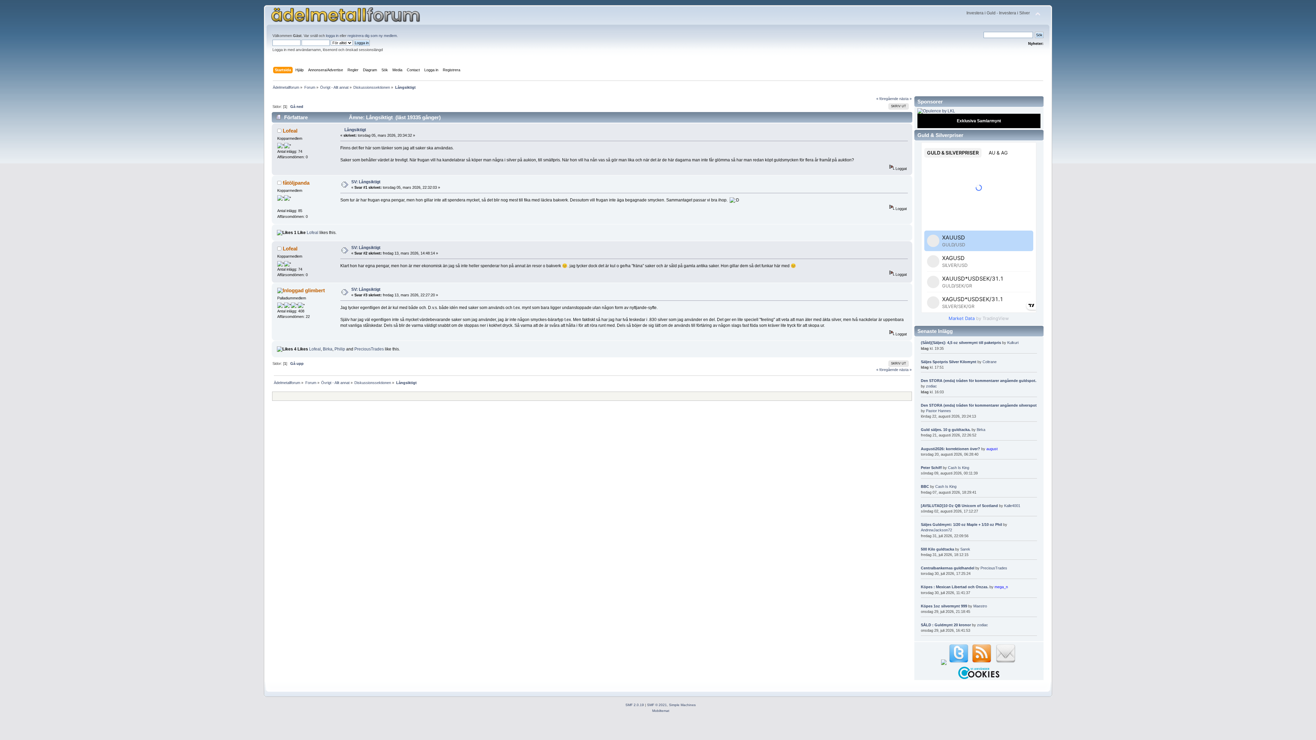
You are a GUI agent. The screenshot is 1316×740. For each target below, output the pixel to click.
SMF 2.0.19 (634, 705)
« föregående (887, 99)
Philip (339, 349)
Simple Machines (682, 705)
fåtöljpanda (296, 183)
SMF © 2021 (657, 705)
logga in (332, 36)
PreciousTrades (369, 349)
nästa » (905, 99)
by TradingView (979, 318)
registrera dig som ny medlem (372, 36)
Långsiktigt (355, 129)
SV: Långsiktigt (365, 182)
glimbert (315, 290)
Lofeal (290, 131)
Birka (327, 349)
